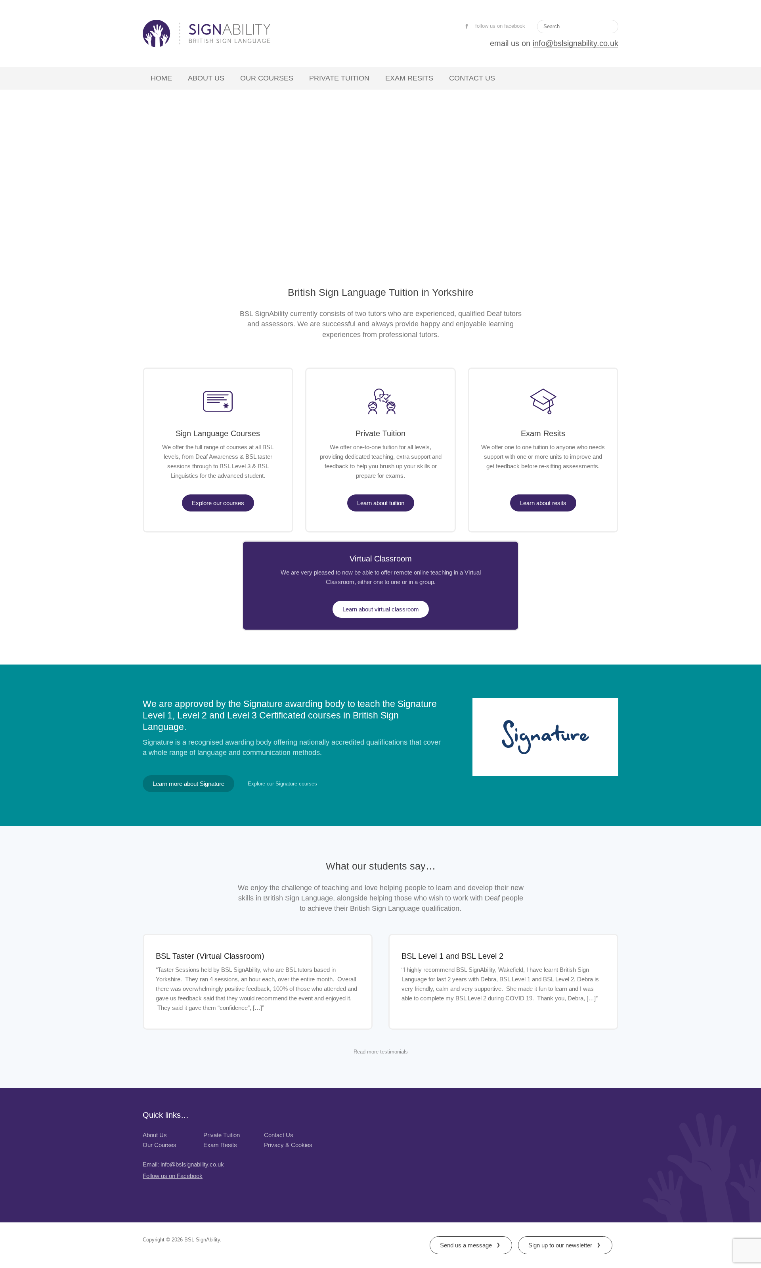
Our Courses (266, 78)
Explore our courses (218, 503)
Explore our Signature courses (282, 784)
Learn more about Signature (188, 783)
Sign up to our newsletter (560, 1245)
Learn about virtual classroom (380, 609)
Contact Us (472, 78)
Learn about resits (543, 503)
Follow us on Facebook (173, 1175)
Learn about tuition (380, 503)
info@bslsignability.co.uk (575, 43)
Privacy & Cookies (288, 1145)
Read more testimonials (381, 1052)
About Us (206, 78)
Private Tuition (339, 78)
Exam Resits (409, 78)
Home (161, 78)
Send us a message (466, 1245)
